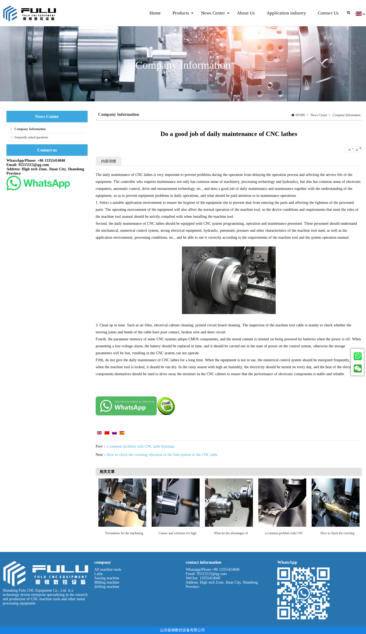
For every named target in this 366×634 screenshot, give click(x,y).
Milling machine (106, 582)
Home (155, 13)
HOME (300, 115)
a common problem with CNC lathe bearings (140, 446)
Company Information (347, 115)
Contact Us (328, 13)
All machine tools (107, 569)
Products (178, 18)
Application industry (286, 13)
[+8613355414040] (357, 355)
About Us (246, 13)
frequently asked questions (31, 137)
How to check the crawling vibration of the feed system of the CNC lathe (162, 455)
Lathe (98, 574)
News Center (210, 18)
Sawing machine (106, 578)
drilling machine (106, 587)
